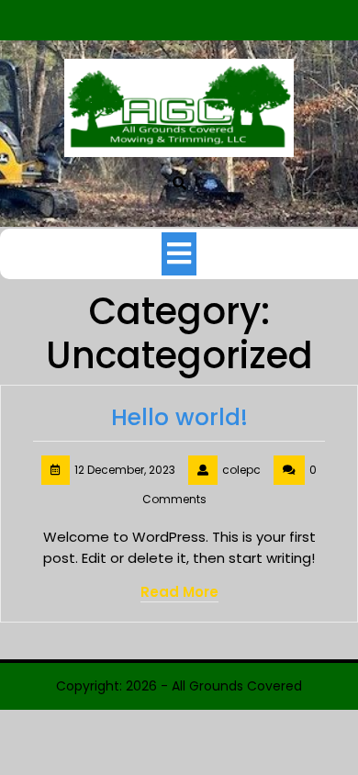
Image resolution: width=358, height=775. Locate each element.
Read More (179, 591)
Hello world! (179, 417)
